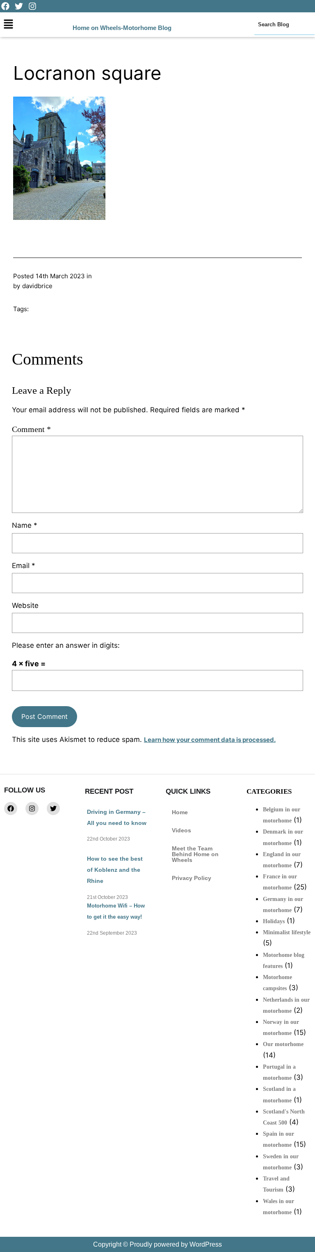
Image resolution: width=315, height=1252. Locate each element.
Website (25, 605)
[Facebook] (10, 808)
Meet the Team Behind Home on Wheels (195, 854)
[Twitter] (53, 808)
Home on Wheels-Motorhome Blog (122, 27)
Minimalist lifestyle (286, 932)
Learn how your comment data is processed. (210, 740)
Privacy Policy (191, 878)
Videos (181, 830)
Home (180, 812)
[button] (8, 24)
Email (23, 565)
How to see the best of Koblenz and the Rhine (115, 869)
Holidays (274, 921)
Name (24, 525)
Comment (31, 429)
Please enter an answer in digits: (66, 645)
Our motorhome (283, 1044)
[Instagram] (32, 808)
